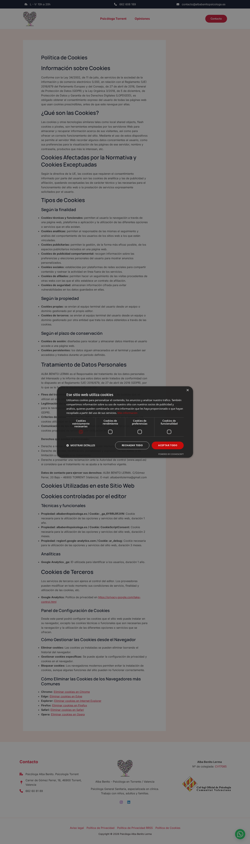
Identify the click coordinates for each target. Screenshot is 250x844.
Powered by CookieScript (171, 454)
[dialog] (125, 422)
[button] (80, 445)
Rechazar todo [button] (132, 445)
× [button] (187, 390)
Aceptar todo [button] (167, 445)
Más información (127, 413)
